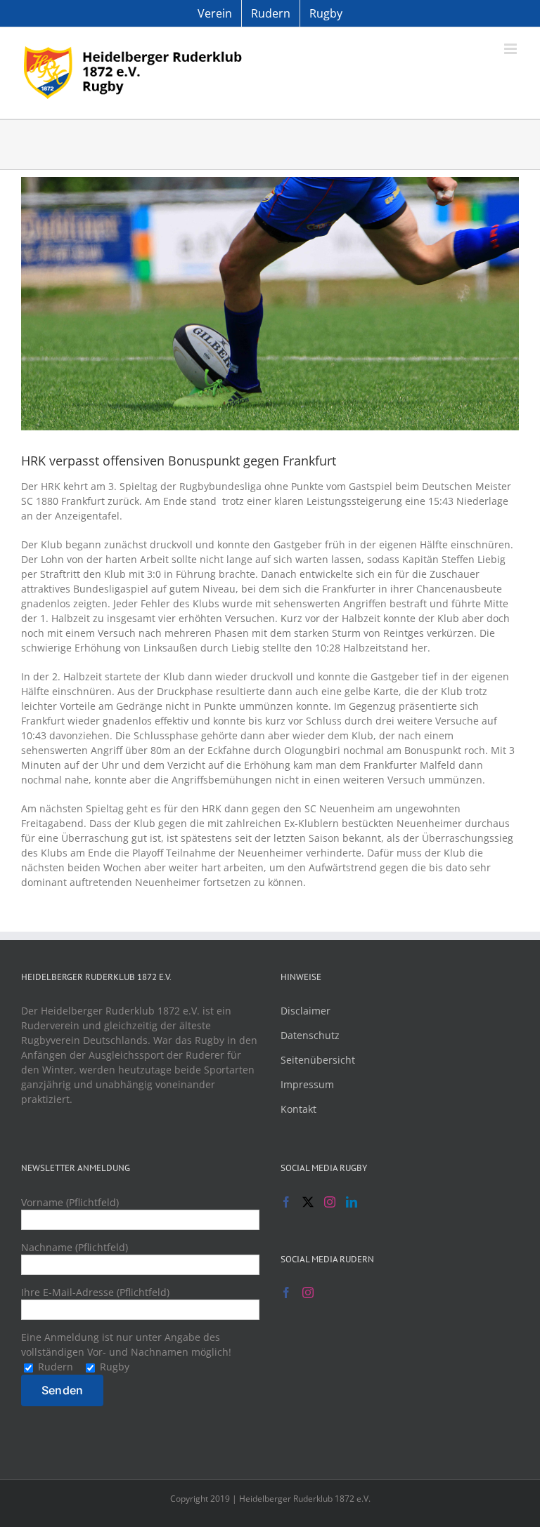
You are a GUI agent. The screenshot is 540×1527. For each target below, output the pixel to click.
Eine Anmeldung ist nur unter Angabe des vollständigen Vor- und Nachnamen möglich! (126, 1351)
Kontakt (298, 1109)
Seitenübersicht (318, 1059)
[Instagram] (329, 1202)
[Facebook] (286, 1202)
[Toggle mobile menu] (511, 48)
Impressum (307, 1084)
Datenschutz (310, 1035)
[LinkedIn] (351, 1202)
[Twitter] (308, 1202)
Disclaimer (305, 1010)
